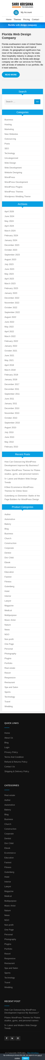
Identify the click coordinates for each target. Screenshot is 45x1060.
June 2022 (9, 322)
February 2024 (11, 235)
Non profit (9, 639)
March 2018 (10, 370)
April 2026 (9, 211)
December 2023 (11, 245)
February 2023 (11, 288)
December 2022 (11, 298)
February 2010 (11, 447)
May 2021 (9, 360)
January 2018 (10, 379)
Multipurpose (10, 615)
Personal (8, 649)
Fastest (8, 577)
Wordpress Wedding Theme (17, 196)
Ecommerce (10, 567)
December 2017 (11, 384)
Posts (7, 144)
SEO (6, 148)
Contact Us (9, 766)
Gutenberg (9, 586)
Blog (6, 529)
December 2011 (11, 389)
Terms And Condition (14, 757)
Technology (9, 153)
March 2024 (10, 231)
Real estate (9, 668)
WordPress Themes (13, 192)
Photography (10, 653)
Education (9, 572)
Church (7, 538)
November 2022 (11, 303)
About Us (8, 738)
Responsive (10, 677)
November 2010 (11, 413)
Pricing (26, 19)
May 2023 (9, 274)
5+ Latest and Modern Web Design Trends (20, 481)
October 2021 (10, 351)
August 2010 (10, 427)
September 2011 (12, 394)
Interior (7, 596)
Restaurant (9, 682)
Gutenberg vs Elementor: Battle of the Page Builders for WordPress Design (22, 498)
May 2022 (9, 327)
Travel (7, 701)
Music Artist (10, 620)
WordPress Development (16, 182)
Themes (17, 19)
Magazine (9, 605)
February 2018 (11, 375)
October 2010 (10, 418)
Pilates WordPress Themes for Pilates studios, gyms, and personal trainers (22, 472)
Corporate (9, 548)
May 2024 (9, 221)
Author (7, 514)
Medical (8, 610)
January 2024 (10, 240)
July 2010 (9, 432)
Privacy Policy (11, 752)
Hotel (6, 591)
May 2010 (9, 442)
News (7, 629)
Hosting (8, 124)
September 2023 (12, 255)
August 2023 (10, 259)
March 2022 (10, 336)
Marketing (9, 129)
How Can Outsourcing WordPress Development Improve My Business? (21, 464)
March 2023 (10, 283)
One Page (9, 644)
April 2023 (9, 279)
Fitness (7, 581)
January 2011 (10, 403)
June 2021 (9, 355)
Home (9, 19)
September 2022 (12, 312)
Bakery (7, 524)
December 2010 (11, 408)
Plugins (7, 658)
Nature (7, 625)
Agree (25, 1058)
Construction (10, 543)
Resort (7, 673)
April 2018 (9, 365)
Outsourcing (10, 139)
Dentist (7, 553)
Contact (35, 19)
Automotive (9, 519)
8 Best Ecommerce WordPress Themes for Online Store (19, 489)
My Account (26, 12)
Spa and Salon (11, 687)
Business (8, 120)
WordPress (9, 177)
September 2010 (12, 423)
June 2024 (9, 216)
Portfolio (8, 663)
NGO (6, 634)
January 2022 (10, 346)
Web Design (10, 163)
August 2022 (10, 317)
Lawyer (7, 601)
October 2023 (10, 250)
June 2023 (9, 269)
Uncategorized (11, 158)
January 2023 (10, 293)
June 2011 (9, 399)
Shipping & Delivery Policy (16, 771)
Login (6, 747)
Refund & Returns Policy (15, 762)
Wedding (8, 706)
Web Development (13, 168)
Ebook (7, 562)
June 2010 (9, 437)
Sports (7, 692)
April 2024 (9, 226)
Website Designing (13, 172)
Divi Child (9, 557)
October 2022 (10, 307)
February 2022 (11, 341)
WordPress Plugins (13, 187)
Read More (11, 75)
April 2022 (9, 331)
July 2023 (9, 264)
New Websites (11, 134)
